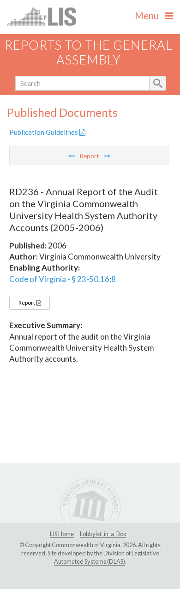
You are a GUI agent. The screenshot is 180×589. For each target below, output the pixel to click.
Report (27, 302)
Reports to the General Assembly (89, 52)
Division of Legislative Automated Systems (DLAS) (106, 557)
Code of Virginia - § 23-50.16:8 (62, 279)
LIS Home (62, 533)
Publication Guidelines (44, 132)
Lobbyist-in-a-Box (103, 533)
